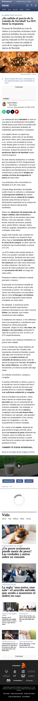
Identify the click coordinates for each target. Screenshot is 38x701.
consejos (29, 481)
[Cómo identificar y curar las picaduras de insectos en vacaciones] (27, 635)
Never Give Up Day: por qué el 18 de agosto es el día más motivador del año (27, 618)
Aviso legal (6, 693)
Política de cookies (29, 693)
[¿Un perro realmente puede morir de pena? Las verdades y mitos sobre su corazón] (19, 534)
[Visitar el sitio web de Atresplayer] (19, 680)
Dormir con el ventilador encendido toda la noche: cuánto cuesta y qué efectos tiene (9, 621)
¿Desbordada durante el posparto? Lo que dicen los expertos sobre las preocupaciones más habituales (10, 647)
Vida (9, 9)
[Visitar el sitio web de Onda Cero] (23, 676)
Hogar (20, 481)
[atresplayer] (27, 5)
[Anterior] (14, 1)
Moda (21, 9)
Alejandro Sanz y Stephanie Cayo (25, 1)
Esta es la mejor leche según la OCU (18, 452)
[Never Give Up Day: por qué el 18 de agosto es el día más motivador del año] (27, 607)
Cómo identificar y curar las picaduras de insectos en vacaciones (27, 645)
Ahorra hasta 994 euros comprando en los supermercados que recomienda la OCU (20, 81)
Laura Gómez (12, 103)
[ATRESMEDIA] (19, 665)
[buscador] (32, 5)
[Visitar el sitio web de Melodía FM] (8, 680)
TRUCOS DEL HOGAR (9, 585)
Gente (4, 9)
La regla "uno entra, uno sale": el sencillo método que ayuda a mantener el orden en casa (18, 591)
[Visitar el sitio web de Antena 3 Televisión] (6, 671)
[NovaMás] (9, 5)
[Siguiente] (34, 1)
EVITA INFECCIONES (26, 641)
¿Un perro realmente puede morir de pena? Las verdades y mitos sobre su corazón (16, 552)
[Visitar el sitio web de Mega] (6, 676)
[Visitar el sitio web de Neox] (23, 671)
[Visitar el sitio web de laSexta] (14, 671)
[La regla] (19, 573)
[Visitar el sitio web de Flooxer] (29, 680)
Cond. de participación (14, 696)
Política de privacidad (17, 693)
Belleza (15, 9)
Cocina (27, 9)
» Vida (10, 486)
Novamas (5, 486)
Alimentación (8, 481)
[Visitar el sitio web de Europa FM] (31, 676)
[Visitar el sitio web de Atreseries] (14, 676)
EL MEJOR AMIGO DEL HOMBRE (12, 546)
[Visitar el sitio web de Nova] (31, 671)
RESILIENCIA (23, 614)
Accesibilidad (26, 696)
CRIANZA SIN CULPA (8, 641)
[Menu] (36, 5)
